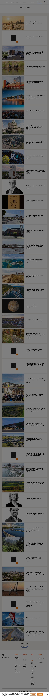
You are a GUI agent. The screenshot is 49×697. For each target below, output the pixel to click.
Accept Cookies (40, 694)
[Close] (47, 694)
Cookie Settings (33, 694)
